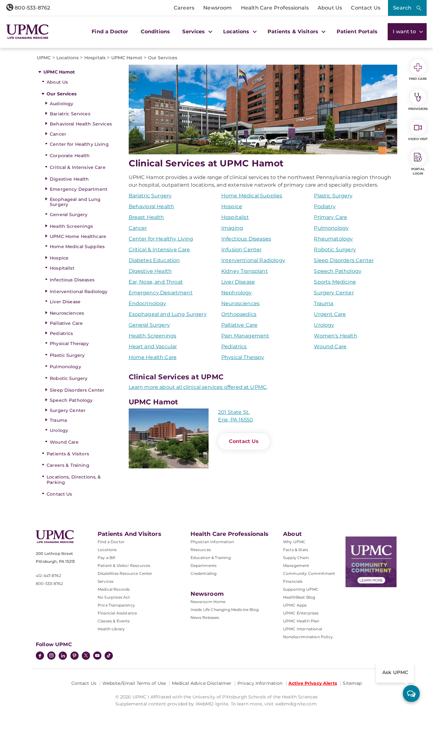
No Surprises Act (114, 597)
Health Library (111, 629)
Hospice (59, 258)
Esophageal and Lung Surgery (75, 202)
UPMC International (302, 629)
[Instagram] (51, 656)
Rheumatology (333, 239)
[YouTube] (97, 656)
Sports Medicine (335, 282)
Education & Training (211, 557)
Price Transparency (116, 605)
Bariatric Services (70, 114)
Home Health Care (153, 357)
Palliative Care (66, 323)
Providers (418, 109)
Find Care (418, 79)
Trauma (58, 420)
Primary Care (330, 217)
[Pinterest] (74, 656)
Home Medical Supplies (77, 246)
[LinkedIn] (63, 656)
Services (105, 581)
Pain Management (245, 336)
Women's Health (335, 336)
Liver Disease (65, 302)
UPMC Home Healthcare (78, 236)
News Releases (205, 617)
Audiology (61, 103)
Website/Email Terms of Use (134, 683)
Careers (184, 8)
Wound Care (64, 442)
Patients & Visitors (68, 454)
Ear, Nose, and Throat (156, 282)
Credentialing (204, 573)
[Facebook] (40, 656)
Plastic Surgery (67, 355)
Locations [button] (237, 32)
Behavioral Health (151, 206)
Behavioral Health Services (81, 124)
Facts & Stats (295, 549)
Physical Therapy (69, 343)
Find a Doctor (110, 32)
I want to (405, 32)
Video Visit (418, 139)
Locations (107, 549)
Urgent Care (330, 314)
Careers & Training (68, 465)
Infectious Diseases (72, 280)
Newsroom (217, 8)
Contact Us (365, 8)
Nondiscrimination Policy (308, 636)
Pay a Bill (106, 557)
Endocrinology (147, 303)
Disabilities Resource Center (125, 573)
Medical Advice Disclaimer (202, 683)
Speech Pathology (71, 400)
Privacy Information (260, 683)
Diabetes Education (154, 260)
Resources (201, 549)
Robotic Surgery (68, 378)
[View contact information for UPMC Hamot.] (169, 438)
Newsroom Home (208, 601)
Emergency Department (78, 189)
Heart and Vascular (153, 347)
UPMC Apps (295, 605)
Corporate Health (70, 155)
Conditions (155, 32)
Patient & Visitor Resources (124, 565)
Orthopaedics (238, 314)
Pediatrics (61, 333)
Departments (204, 565)
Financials (293, 581)
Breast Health (146, 217)
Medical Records (114, 589)
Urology (59, 430)
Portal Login (418, 171)
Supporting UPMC (301, 589)
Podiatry (324, 206)
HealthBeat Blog (299, 597)
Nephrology (236, 293)
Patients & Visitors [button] (294, 32)
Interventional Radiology (78, 291)
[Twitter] (86, 656)
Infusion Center (241, 250)
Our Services (61, 94)
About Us (330, 8)
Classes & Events (114, 621)
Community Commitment (309, 573)
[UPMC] (27, 31)
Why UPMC (294, 541)
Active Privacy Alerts (312, 683)
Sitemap (352, 683)
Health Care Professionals (275, 8)
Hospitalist (62, 268)
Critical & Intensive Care (78, 167)
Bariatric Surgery (150, 196)
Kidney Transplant (244, 271)
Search (402, 8)
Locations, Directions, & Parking (74, 479)
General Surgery (68, 214)
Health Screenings (71, 226)
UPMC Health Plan (301, 621)
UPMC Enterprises (301, 613)
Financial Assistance (117, 613)
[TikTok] (109, 656)
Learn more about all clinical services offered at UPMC (198, 387)
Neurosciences (67, 313)
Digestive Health (69, 179)
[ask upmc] (411, 693)
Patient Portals (357, 32)
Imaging (232, 228)
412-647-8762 (48, 575)
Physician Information (212, 541)
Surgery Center (68, 410)
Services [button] (194, 32)
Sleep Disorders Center (77, 390)
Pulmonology (65, 367)
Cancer (58, 134)
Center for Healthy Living (79, 144)
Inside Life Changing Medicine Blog (225, 609)
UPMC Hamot (59, 72)
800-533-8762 (31, 8)
